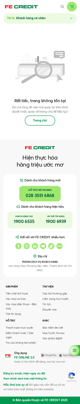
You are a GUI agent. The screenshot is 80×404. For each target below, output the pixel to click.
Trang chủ (40, 120)
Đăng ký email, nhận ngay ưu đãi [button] (24, 373)
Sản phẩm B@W (52, 338)
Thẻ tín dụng (13, 314)
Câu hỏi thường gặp (54, 293)
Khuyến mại (49, 309)
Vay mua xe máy (16, 299)
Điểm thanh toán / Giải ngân (19, 335)
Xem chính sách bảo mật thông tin (25, 378)
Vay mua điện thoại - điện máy (21, 306)
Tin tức (46, 304)
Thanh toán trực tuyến (19, 328)
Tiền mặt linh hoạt (17, 293)
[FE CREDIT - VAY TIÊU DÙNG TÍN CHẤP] (21, 7)
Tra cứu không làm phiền (21, 343)
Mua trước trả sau (53, 333)
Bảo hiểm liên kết (52, 328)
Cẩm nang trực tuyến (55, 299)
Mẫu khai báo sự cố (15, 384)
